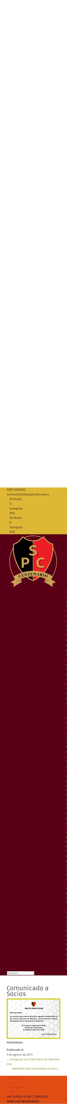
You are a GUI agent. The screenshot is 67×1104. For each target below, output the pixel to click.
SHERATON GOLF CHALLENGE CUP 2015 (36, 1068)
